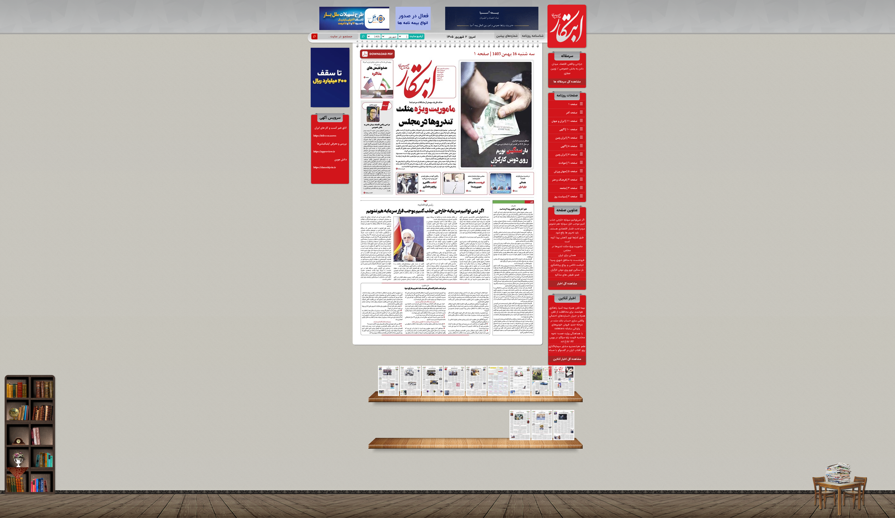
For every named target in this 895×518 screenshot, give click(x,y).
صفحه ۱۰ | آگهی (571, 129)
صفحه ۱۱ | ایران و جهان (567, 121)
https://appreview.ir (324, 151)
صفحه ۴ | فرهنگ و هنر (567, 180)
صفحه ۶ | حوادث (570, 163)
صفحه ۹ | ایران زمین (569, 138)
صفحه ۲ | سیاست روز (568, 197)
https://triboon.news (324, 135)
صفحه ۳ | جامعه (571, 188)
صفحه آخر (574, 113)
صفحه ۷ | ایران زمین (569, 155)
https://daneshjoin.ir (324, 167)
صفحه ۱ (575, 104)
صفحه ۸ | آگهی (572, 146)
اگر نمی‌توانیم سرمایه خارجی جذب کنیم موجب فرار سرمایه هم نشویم (567, 222)
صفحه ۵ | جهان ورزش (568, 171)
